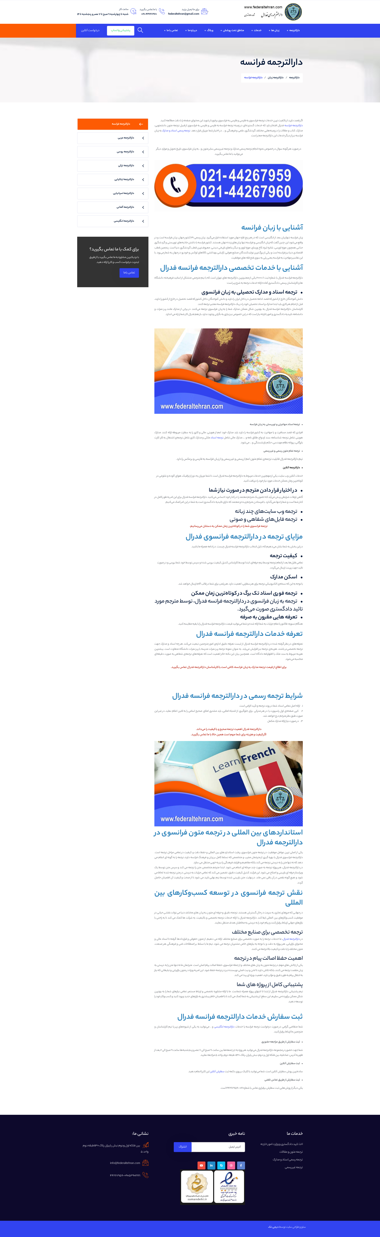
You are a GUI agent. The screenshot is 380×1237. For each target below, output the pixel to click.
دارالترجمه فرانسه (293, 125)
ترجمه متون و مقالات (291, 1152)
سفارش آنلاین (217, 1071)
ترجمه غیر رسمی (294, 1167)
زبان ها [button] (275, 30)
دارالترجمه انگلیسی (224, 1027)
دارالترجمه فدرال (291, 939)
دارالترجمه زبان (276, 77)
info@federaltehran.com (125, 1163)
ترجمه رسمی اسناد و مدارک (176, 131)
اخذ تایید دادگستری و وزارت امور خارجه (281, 1144)
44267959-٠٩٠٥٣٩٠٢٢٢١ (125, 1175)
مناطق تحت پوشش (233, 30)
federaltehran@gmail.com (183, 14)
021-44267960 (149, 14)
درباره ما (192, 30)
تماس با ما (172, 30)
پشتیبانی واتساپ (120, 30)
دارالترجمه (294, 30)
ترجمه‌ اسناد (217, 438)
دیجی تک (273, 1227)
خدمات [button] (257, 30)
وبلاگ (210, 30)
